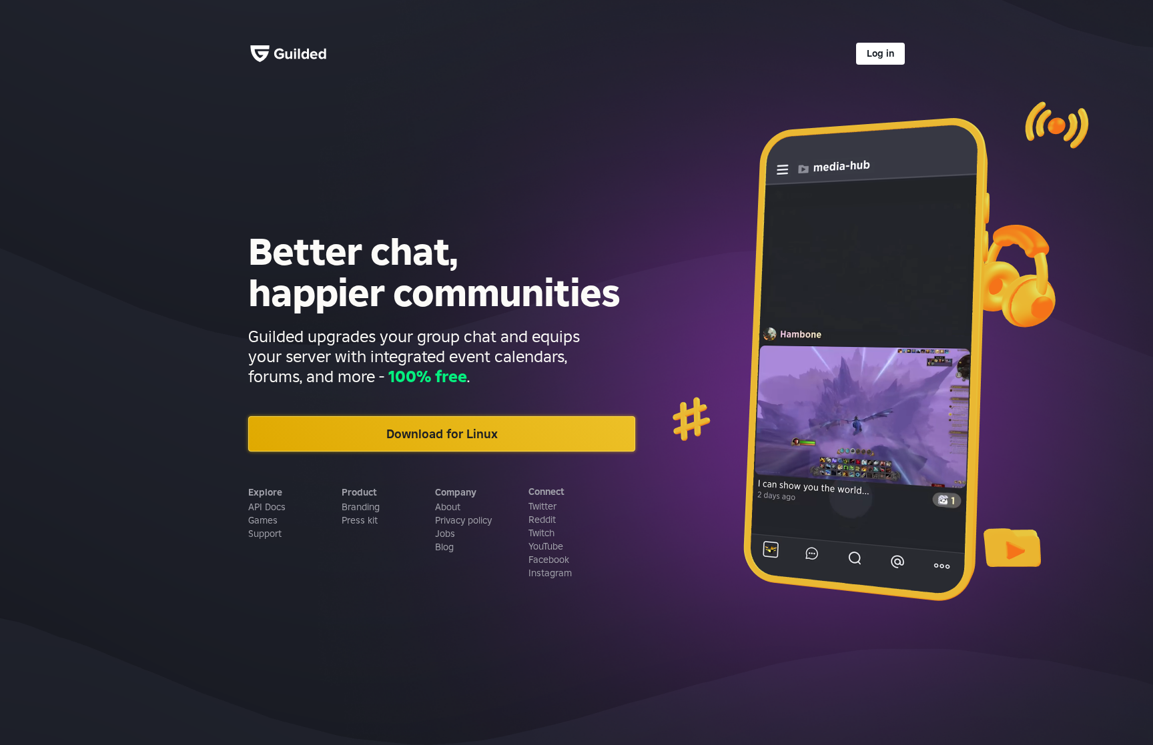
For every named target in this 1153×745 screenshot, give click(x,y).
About (447, 507)
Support (265, 533)
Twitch (541, 533)
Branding (361, 507)
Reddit (542, 519)
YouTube (545, 546)
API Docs (267, 507)
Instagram (550, 573)
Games (263, 520)
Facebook (548, 559)
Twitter (542, 506)
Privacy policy (463, 520)
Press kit (360, 520)
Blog (444, 547)
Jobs (445, 533)
